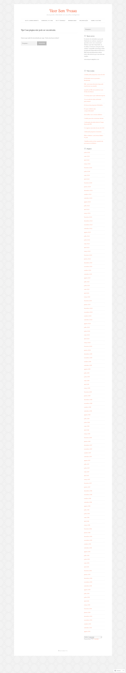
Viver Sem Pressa (63, 10)
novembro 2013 (88, 620)
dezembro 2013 (88, 616)
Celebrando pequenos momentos (92, 131)
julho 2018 (86, 418)
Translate (96, 639)
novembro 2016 (88, 494)
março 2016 (87, 525)
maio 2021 (86, 289)
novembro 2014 (88, 582)
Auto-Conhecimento (32, 20)
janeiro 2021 (87, 304)
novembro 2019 (88, 358)
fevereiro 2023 (88, 217)
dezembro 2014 (88, 578)
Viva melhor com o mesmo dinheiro (93, 114)
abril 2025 (86, 160)
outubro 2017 (87, 453)
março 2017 (87, 479)
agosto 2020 (87, 323)
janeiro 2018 (87, 441)
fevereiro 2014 (88, 608)
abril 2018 (86, 430)
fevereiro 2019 (88, 392)
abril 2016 (86, 521)
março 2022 (87, 251)
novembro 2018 (88, 403)
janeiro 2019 (87, 396)
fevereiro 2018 (88, 437)
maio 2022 (87, 244)
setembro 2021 (88, 274)
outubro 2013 (87, 624)
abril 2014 (86, 601)
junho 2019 (87, 377)
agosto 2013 (87, 631)
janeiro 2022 (87, 259)
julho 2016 (86, 510)
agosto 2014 (87, 589)
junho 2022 (87, 240)
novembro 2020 (88, 312)
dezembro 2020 (88, 308)
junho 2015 (87, 559)
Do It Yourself (60, 20)
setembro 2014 (88, 586)
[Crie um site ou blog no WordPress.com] (58, 650)
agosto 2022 (87, 232)
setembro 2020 (88, 319)
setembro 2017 (88, 456)
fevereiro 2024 (88, 183)
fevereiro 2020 (88, 346)
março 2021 (87, 297)
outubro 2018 (87, 407)
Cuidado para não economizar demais (93, 118)
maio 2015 (86, 563)
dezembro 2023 (88, 190)
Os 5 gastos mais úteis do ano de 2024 (94, 128)
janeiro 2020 (87, 350)
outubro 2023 (87, 194)
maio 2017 (86, 472)
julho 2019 (86, 373)
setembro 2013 (88, 627)
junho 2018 (87, 422)
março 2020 (87, 342)
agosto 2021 (87, 278)
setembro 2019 (88, 365)
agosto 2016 (87, 506)
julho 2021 (86, 282)
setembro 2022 (88, 228)
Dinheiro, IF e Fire (47, 20)
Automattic (64, 650)
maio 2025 (87, 156)
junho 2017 (87, 468)
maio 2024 (87, 175)
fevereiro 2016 (88, 529)
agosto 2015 (87, 551)
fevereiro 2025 (88, 167)
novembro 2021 (88, 266)
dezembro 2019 (88, 354)
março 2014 (87, 605)
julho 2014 (86, 593)
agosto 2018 (87, 415)
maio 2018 (86, 426)
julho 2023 (87, 205)
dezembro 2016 (88, 491)
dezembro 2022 (88, 221)
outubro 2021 (87, 270)
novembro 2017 (88, 449)
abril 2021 (86, 293)
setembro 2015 (88, 548)
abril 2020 (86, 338)
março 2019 (87, 388)
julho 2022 (87, 236)
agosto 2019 (87, 369)
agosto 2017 (87, 460)
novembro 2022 (88, 225)
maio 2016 (86, 517)
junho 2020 (87, 331)
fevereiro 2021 (88, 300)
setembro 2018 (88, 411)
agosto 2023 (87, 202)
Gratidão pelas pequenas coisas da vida (94, 74)
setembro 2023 (88, 198)
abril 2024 (86, 179)
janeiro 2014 (87, 612)
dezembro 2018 (88, 399)
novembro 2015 (88, 540)
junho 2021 (87, 285)
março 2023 (87, 213)
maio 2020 (87, 335)
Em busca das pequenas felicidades (93, 105)
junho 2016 (87, 513)
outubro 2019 (87, 361)
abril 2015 (86, 567)
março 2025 (87, 164)
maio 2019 (86, 380)
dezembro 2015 (88, 536)
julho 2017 (86, 464)
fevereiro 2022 (88, 255)
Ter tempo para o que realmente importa (94, 95)
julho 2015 (86, 555)
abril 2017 (86, 475)
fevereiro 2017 (88, 483)
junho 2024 (87, 171)
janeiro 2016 (87, 532)
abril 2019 (86, 384)
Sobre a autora (96, 20)
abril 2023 (86, 209)
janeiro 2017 (87, 487)
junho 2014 (87, 597)
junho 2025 (87, 152)
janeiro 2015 (87, 574)
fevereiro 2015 (88, 570)
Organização (83, 20)
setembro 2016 (88, 502)
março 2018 (87, 434)
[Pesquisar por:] (29, 43)
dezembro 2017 (88, 445)
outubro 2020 (87, 316)
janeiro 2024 (87, 186)
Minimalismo (72, 20)
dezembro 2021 (88, 263)
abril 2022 (86, 247)
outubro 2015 (87, 544)
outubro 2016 (87, 498)
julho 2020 (87, 327)
